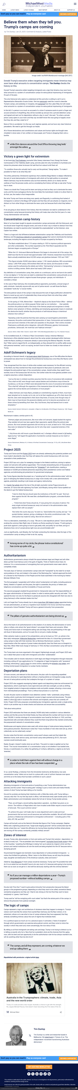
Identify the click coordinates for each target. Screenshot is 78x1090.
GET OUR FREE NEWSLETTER (39, 1067)
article (17, 485)
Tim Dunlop (10, 32)
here (37, 957)
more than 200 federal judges (48, 602)
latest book (49, 1037)
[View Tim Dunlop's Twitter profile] (30, 1035)
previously (43, 101)
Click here (47, 1070)
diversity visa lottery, (59, 664)
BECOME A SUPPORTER (68, 14)
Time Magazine (16, 862)
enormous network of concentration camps (31, 237)
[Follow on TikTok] (45, 1074)
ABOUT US (57, 10)
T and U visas (24, 664)
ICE (15, 700)
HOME (4, 10)
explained (41, 104)
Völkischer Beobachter (28, 638)
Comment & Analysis (34, 32)
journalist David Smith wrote (57, 842)
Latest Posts (46, 32)
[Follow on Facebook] (28, 1074)
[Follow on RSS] (49, 1074)
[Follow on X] (33, 1074)
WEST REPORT (43, 10)
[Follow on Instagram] (41, 1074)
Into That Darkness (19, 160)
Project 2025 (27, 454)
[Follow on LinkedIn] (37, 1074)
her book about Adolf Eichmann (38, 356)
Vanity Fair (11, 485)
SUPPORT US (71, 10)
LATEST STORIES (29, 10)
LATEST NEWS (15, 10)
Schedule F (42, 467)
